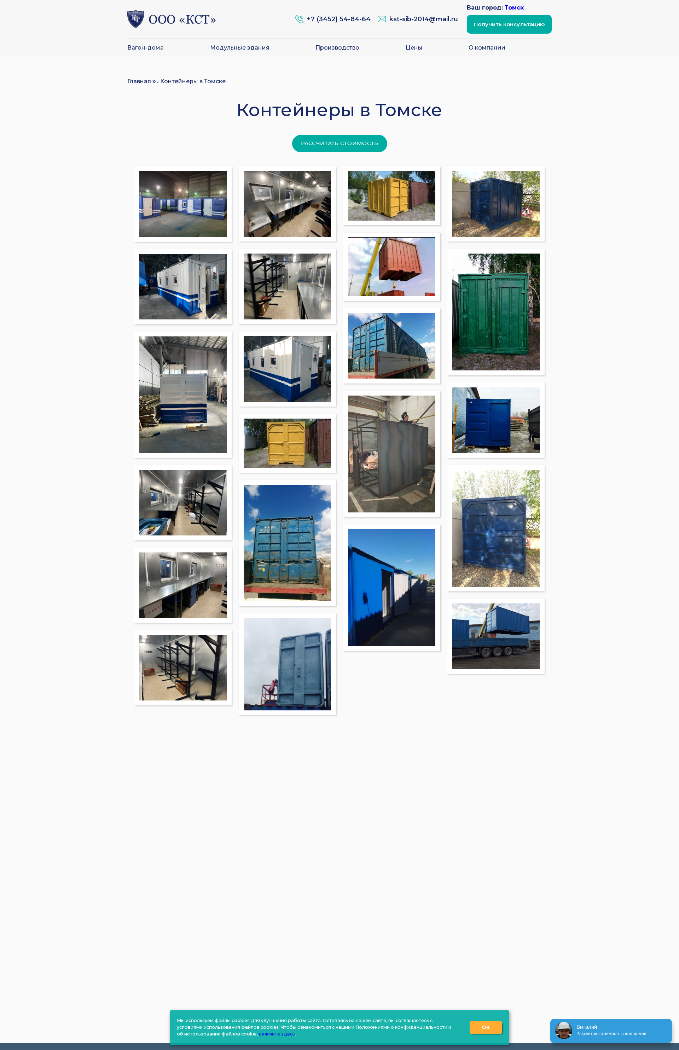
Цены (414, 48)
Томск (514, 7)
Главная (139, 81)
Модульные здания (239, 48)
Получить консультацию (509, 24)
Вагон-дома (145, 48)
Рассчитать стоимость (339, 143)
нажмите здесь (277, 1034)
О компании (487, 48)
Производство (337, 48)
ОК (486, 1027)
